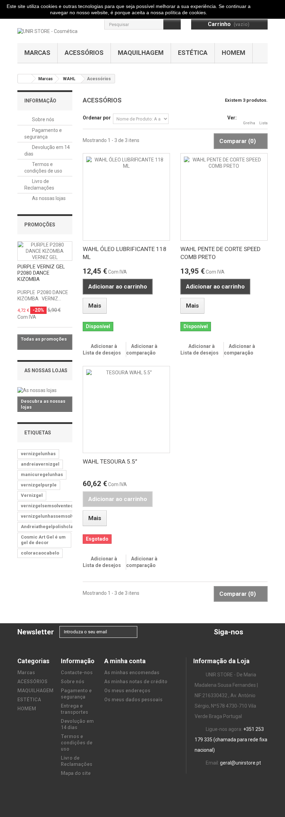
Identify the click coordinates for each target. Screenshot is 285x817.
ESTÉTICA (192, 52)
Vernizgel (32, 495)
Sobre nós (42, 119)
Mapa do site (76, 773)
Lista (263, 123)
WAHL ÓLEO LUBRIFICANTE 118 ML (124, 252)
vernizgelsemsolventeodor (51, 505)
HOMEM (233, 52)
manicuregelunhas (42, 474)
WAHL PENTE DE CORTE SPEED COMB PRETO (220, 252)
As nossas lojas (48, 198)
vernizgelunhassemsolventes (53, 516)
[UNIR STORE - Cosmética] (47, 31)
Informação (40, 100)
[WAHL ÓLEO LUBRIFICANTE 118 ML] (126, 197)
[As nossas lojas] (44, 390)
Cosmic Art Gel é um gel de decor (43, 539)
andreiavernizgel (40, 464)
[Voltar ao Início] (24, 78)
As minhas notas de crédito (136, 681)
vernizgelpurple (39, 484)
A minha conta (125, 661)
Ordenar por (97, 117)
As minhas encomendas (132, 672)
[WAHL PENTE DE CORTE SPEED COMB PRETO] (224, 197)
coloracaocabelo (40, 553)
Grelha (249, 123)
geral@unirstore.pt (240, 763)
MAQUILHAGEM (141, 52)
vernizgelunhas (38, 453)
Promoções (39, 224)
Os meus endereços (127, 690)
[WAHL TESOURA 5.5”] (126, 409)
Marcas (37, 52)
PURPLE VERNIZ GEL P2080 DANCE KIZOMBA (41, 273)
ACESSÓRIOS (84, 52)
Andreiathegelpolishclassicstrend (58, 526)
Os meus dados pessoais (133, 699)
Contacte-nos (77, 672)
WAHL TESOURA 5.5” (110, 461)
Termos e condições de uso (76, 743)
